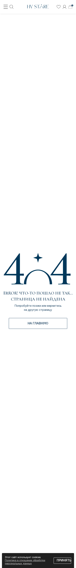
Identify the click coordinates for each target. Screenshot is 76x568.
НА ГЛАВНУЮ (38, 323)
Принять (64, 560)
